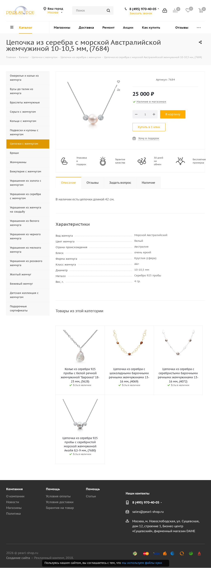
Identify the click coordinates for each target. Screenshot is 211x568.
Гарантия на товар (60, 508)
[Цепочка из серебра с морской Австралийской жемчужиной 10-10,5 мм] (93, 84)
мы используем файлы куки (142, 563)
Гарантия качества (120, 161)
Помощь (53, 489)
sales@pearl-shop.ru (148, 512)
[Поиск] (108, 10)
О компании (15, 496)
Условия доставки (59, 502)
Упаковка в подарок (81, 161)
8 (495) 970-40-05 (142, 9)
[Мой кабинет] (165, 10)
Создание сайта (18, 558)
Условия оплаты (58, 496)
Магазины (14, 508)
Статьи (91, 496)
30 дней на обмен (158, 161)
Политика (13, 513)
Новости (12, 502)
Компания (14, 489)
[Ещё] (198, 27)
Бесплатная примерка (199, 161)
